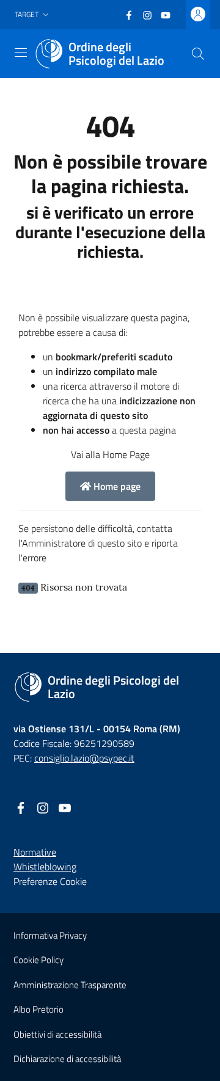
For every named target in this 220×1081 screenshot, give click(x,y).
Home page (116, 486)
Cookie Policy (38, 960)
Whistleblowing (44, 866)
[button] (33, 15)
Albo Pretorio (38, 1009)
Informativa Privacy (50, 935)
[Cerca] (198, 53)
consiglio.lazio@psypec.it (84, 758)
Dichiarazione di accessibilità (67, 1059)
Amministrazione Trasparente (70, 985)
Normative (34, 852)
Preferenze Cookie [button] (50, 881)
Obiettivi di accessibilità (57, 1034)
